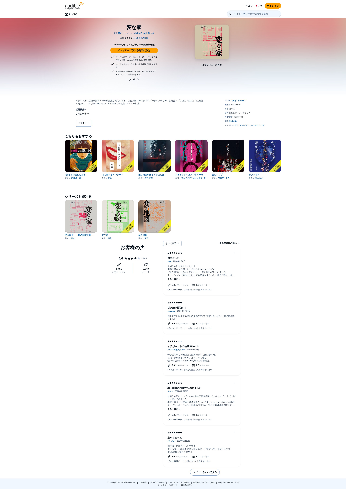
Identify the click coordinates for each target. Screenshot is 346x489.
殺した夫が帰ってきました (151, 174)
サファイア (254, 174)
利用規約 (143, 482)
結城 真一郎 (76, 178)
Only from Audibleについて (228, 482)
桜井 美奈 (149, 178)
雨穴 (73, 238)
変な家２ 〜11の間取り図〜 (79, 235)
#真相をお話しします (75, 174)
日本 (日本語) (186, 485)
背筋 (110, 178)
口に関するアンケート (112, 174)
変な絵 (105, 235)
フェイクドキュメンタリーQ (189, 174)
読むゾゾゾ (217, 174)
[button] (130, 80)
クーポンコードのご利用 (168, 485)
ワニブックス (223, 178)
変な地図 (142, 235)
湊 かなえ (259, 178)
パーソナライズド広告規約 (179, 482)
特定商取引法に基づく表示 (204, 482)
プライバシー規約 (157, 482)
